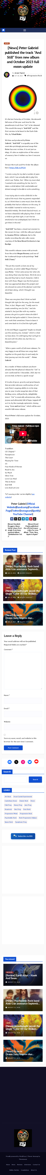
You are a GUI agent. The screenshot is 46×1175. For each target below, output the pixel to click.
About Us (34, 1170)
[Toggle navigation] (24, 30)
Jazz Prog (28, 805)
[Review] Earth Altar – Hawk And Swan (21, 977)
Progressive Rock (26, 813)
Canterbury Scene (11, 801)
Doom (33, 801)
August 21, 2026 (14, 982)
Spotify (36, 510)
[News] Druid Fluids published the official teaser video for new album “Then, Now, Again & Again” (31, 529)
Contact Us (36, 1164)
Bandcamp (22, 507)
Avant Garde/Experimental (23, 796)
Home (8, 1164)
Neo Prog (17, 809)
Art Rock (8, 796)
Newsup (35, 1156)
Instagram (26, 510)
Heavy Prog (18, 805)
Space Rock (9, 822)
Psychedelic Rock (11, 818)
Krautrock (8, 809)
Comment (8, 649)
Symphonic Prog (20, 822)
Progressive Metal (11, 813)
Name (7, 695)
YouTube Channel (22, 514)
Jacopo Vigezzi (20, 73)
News (7, 43)
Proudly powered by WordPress (16, 1156)
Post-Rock (26, 809)
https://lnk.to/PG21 (17, 168)
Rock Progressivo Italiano (28, 818)
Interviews (27, 1164)
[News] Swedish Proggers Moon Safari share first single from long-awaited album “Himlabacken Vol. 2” (15, 530)
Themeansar (23, 1159)
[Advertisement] (23, 870)
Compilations (25, 1170)
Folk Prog (8, 805)
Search (7, 772)
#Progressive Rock (34, 76)
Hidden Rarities (14, 1170)
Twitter (16, 510)
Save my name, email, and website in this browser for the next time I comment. (20, 740)
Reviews (9, 972)
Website (7, 722)
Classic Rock (23, 801)
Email (7, 708)
